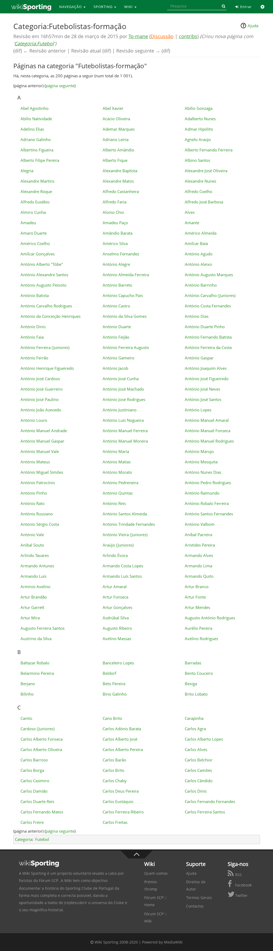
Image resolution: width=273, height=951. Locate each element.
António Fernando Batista (208, 337)
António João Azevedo (41, 409)
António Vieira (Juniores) (125, 534)
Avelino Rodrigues (201, 638)
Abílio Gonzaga (198, 108)
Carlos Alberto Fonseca (42, 739)
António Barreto (117, 285)
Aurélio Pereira (198, 628)
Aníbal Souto (32, 545)
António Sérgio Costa (40, 524)
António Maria (116, 451)
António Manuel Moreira (125, 441)
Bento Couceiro (199, 673)
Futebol (42, 839)
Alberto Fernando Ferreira (208, 150)
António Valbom (200, 524)
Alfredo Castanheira (121, 191)
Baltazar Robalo (35, 662)
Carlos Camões (198, 770)
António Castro (116, 305)
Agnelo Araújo (198, 139)
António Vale (32, 534)
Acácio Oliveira (116, 118)
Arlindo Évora (115, 555)
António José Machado (123, 389)
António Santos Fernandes (209, 513)
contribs (188, 36)
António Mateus (35, 461)
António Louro (34, 420)
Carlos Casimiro (35, 780)
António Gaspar (199, 357)
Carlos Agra (195, 728)
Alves (190, 212)
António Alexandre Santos (44, 274)
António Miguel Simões (42, 472)
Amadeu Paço (115, 222)
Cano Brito (112, 718)
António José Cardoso (40, 378)
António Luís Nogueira (123, 420)
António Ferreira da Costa (208, 347)
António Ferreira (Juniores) (45, 347)
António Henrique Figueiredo (47, 368)
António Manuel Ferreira (125, 430)
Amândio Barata (118, 233)
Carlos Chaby (115, 780)
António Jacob (115, 368)
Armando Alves (199, 555)
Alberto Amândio (118, 150)
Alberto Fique (115, 160)
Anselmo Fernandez (121, 253)
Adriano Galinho (36, 139)
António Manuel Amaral (207, 420)
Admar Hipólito (199, 129)
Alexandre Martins (37, 181)
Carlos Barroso (34, 760)
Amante (192, 222)
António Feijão (116, 337)
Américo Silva (115, 243)
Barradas (193, 662)
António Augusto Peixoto (43, 285)
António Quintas (118, 493)
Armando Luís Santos (122, 576)
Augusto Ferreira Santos (43, 628)
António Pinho (34, 493)
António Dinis (33, 326)
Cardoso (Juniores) (37, 728)
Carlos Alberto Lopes (204, 739)
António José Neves (202, 389)
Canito (26, 718)
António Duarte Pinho (205, 326)
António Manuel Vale (40, 451)
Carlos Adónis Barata (122, 728)
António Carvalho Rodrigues (46, 305)
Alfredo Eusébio (35, 201)
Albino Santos (197, 160)
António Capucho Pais (123, 295)
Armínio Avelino (35, 586)
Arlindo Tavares (35, 555)
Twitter (241, 895)
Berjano (28, 683)
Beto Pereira (114, 683)
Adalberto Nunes (200, 118)
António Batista (35, 295)
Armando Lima (198, 565)
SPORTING (104, 6)
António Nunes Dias (203, 472)
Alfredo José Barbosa (204, 201)
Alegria (27, 170)
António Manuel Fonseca (207, 430)
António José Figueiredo (206, 378)
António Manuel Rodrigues (209, 441)
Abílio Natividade (36, 118)
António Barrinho (201, 285)
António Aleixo (198, 264)
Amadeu (28, 222)
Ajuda (253, 25)
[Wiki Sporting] (31, 6)
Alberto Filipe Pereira (40, 160)
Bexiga (191, 683)
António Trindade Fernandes (129, 524)
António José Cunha (121, 378)
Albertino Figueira (37, 150)
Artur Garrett (32, 607)
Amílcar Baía (196, 243)
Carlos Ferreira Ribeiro (123, 811)
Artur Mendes (197, 607)
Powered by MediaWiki (162, 942)
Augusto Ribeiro (117, 628)
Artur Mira (30, 617)
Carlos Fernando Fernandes (210, 801)
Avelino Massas (117, 638)
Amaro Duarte (34, 233)
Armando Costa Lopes (123, 565)
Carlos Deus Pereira (121, 791)
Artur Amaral (115, 586)
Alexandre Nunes (200, 181)
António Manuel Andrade (44, 430)
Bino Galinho (115, 694)
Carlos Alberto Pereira (123, 749)
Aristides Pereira (200, 545)
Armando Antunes (37, 565)
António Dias (196, 316)
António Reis (114, 503)
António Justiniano (119, 409)
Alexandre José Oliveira (206, 170)
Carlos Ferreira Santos (205, 811)
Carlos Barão (114, 760)
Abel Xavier (113, 108)
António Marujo (199, 451)
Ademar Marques (119, 129)
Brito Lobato (196, 694)
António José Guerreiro (42, 389)
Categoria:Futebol (34, 43)
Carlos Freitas (115, 822)
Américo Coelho (35, 243)
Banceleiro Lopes (118, 662)
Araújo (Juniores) (118, 545)
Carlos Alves (196, 749)
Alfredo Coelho (198, 191)
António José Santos (203, 399)
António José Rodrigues (124, 399)
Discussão (162, 36)
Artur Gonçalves (117, 607)
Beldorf (109, 673)
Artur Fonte (195, 597)
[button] (263, 6)
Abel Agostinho (35, 108)
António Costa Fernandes (208, 305)
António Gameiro (118, 357)
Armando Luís (33, 576)
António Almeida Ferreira (126, 274)
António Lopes (198, 409)
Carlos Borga (32, 770)
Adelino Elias (32, 129)
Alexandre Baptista (120, 170)
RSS (238, 874)
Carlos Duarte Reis (37, 801)
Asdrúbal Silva (116, 617)
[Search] (223, 6)
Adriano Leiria (116, 139)
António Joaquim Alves (206, 368)
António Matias (117, 461)
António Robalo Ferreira (207, 503)
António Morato (117, 472)
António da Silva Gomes (125, 316)
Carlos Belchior (198, 760)
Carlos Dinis (196, 791)
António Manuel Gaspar (42, 441)
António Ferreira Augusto (126, 347)
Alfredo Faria (114, 201)
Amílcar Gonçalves (38, 253)
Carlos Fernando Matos (42, 811)
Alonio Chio (113, 212)
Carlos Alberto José (120, 739)
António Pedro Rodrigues (208, 482)
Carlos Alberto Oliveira (41, 749)
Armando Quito (199, 576)
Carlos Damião (34, 791)
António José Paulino (40, 399)
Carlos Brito (113, 770)
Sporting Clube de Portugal (89, 888)
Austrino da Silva (36, 638)
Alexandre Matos (118, 181)
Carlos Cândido (198, 780)
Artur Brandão (34, 597)
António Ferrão (34, 357)
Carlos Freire (32, 822)
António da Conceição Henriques (51, 316)
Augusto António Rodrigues (210, 617)
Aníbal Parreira (198, 534)
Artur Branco (196, 586)
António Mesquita (201, 461)
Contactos (195, 906)
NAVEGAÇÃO (71, 6)
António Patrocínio (38, 482)
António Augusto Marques (209, 274)
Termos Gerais (199, 897)
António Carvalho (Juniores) (210, 295)
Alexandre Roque (36, 191)
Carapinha (194, 718)
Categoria (23, 839)
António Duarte (117, 326)
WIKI (129, 6)
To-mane (138, 36)
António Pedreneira (120, 482)
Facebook (243, 885)
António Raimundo (202, 493)
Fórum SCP (48, 880)
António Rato (33, 503)
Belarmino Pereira (37, 673)
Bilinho (27, 694)
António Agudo (198, 253)
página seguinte (60, 85)
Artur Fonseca (115, 597)
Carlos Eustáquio (118, 801)
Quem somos (156, 873)
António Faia (32, 337)
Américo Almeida (200, 233)
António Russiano (37, 513)
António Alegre (116, 264)
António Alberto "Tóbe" (42, 264)
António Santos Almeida (125, 513)
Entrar (245, 6)
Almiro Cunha (33, 212)
